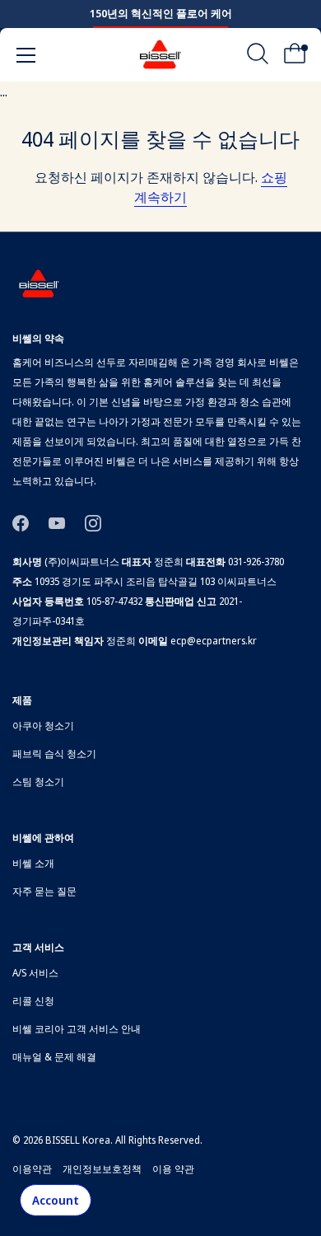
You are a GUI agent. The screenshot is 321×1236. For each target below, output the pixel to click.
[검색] (258, 58)
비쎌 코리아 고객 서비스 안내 (76, 1029)
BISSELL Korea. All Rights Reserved (122, 1140)
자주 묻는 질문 (44, 891)
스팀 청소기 (38, 782)
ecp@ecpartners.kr (213, 641)
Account (55, 1200)
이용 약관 (173, 1169)
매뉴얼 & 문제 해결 (54, 1057)
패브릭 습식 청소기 (54, 754)
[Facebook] (20, 522)
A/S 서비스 (35, 973)
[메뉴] (26, 55)
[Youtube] (57, 522)
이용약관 (32, 1169)
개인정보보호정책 (102, 1169)
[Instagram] (93, 522)
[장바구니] (295, 58)
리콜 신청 (33, 1001)
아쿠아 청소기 (43, 726)
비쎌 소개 (33, 863)
